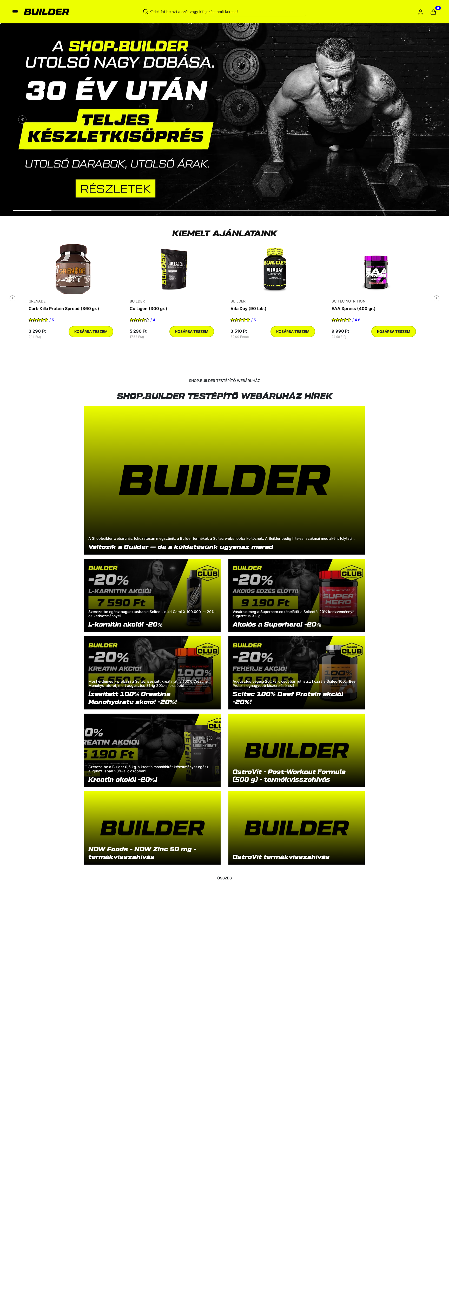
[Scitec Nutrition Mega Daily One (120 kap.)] (275, 269)
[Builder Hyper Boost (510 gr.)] (376, 269)
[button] (433, 12)
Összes (224, 878)
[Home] (66, 11)
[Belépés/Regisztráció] (420, 12)
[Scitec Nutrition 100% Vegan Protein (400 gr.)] (174, 269)
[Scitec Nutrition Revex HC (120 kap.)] (73, 269)
